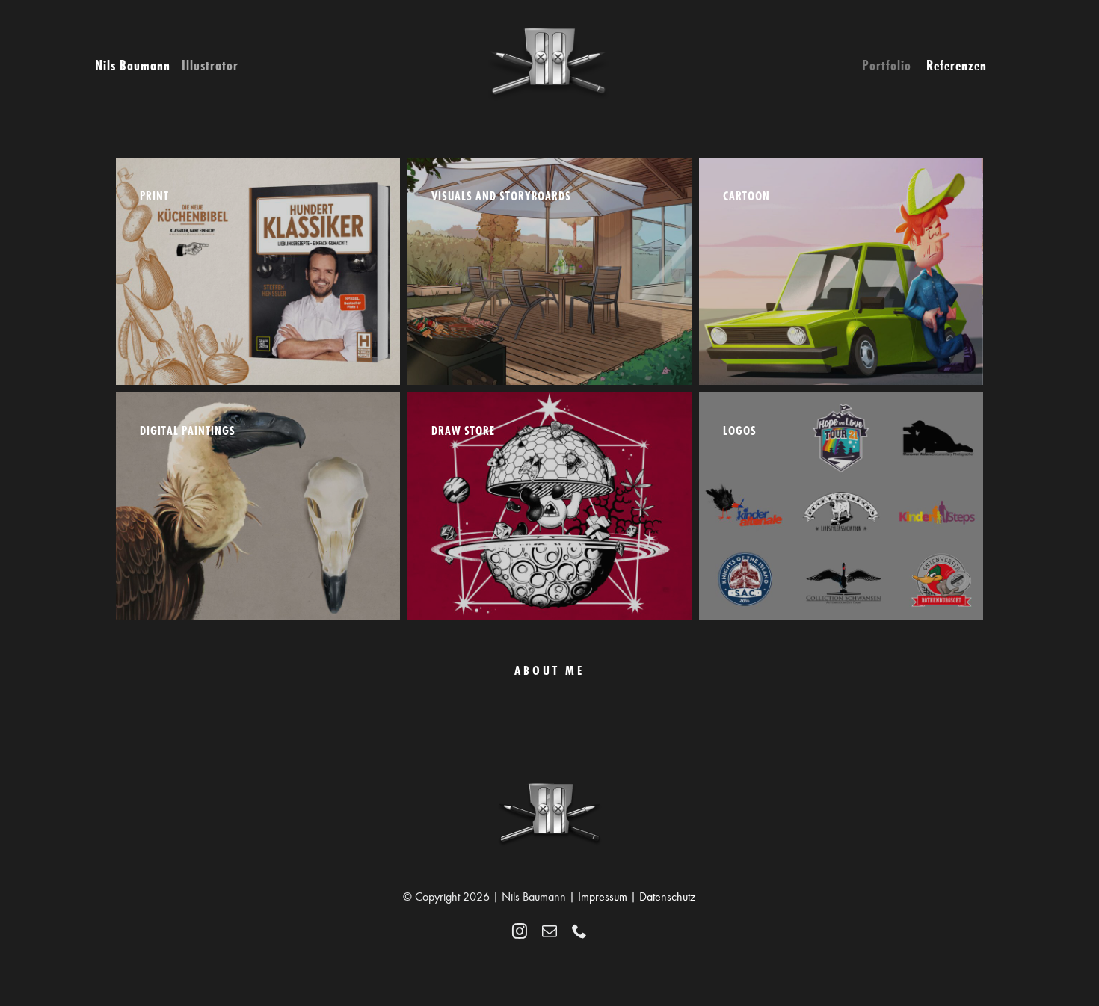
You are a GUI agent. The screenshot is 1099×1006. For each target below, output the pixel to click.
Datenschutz (667, 897)
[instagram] (519, 931)
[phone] (579, 931)
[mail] (549, 931)
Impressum (602, 897)
